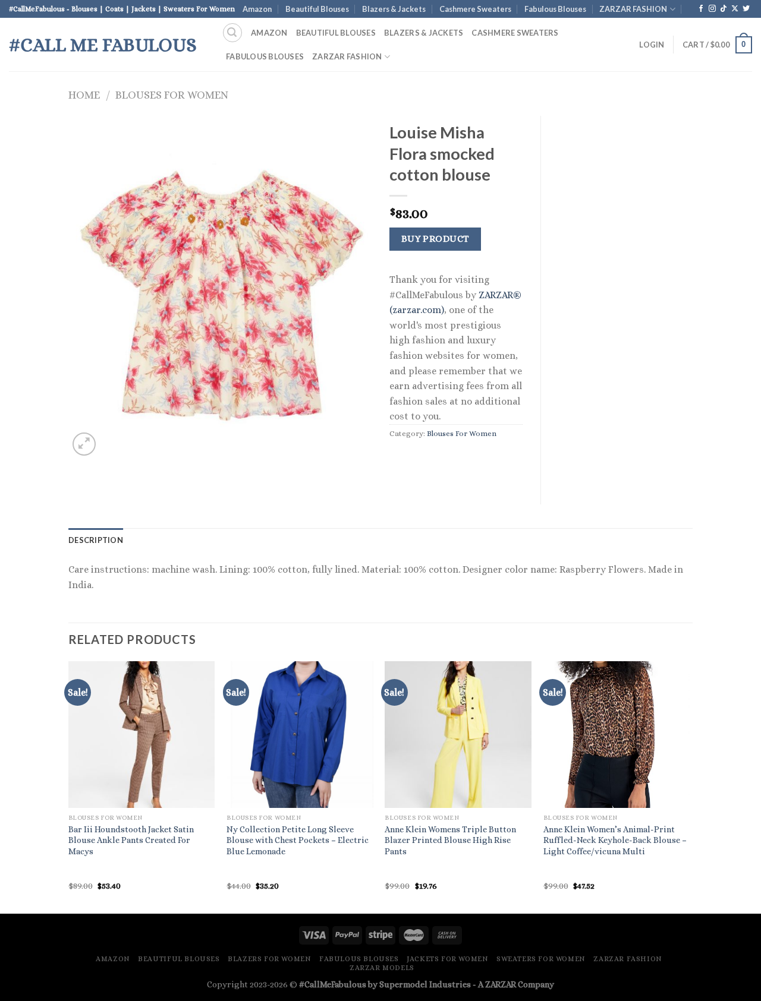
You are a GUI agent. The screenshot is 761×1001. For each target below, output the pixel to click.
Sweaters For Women (541, 959)
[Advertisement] (626, 294)
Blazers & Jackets (394, 9)
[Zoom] (84, 444)
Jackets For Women (447, 959)
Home (84, 95)
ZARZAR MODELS (382, 968)
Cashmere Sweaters (475, 9)
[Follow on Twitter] (746, 9)
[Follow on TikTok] (723, 9)
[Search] (232, 32)
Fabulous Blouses (555, 9)
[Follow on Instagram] (712, 9)
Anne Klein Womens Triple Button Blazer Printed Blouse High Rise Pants (450, 840)
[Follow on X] (734, 9)
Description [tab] (95, 540)
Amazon (257, 9)
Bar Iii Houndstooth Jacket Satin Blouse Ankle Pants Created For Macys (131, 840)
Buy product (435, 238)
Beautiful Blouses (317, 9)
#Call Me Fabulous (103, 44)
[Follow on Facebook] (701, 9)
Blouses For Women (171, 95)
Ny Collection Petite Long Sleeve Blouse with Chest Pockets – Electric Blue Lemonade (298, 840)
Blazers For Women (269, 959)
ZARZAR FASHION (633, 9)
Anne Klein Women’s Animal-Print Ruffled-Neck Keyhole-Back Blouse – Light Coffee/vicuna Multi (615, 840)
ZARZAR (500, 984)
